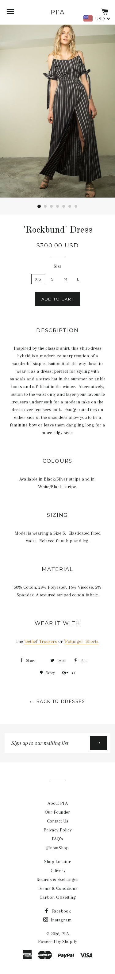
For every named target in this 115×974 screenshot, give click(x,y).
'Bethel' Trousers (40, 641)
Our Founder (57, 812)
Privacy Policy (58, 830)
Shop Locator (57, 861)
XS (38, 279)
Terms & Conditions (58, 888)
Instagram (60, 920)
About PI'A (58, 803)
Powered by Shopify (57, 941)
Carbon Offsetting (58, 897)
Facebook (60, 911)
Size (58, 266)
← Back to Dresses (57, 701)
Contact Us (57, 821)
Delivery (57, 870)
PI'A (57, 12)
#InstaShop (57, 847)
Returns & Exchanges (57, 879)
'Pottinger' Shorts (81, 641)
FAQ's (57, 839)
